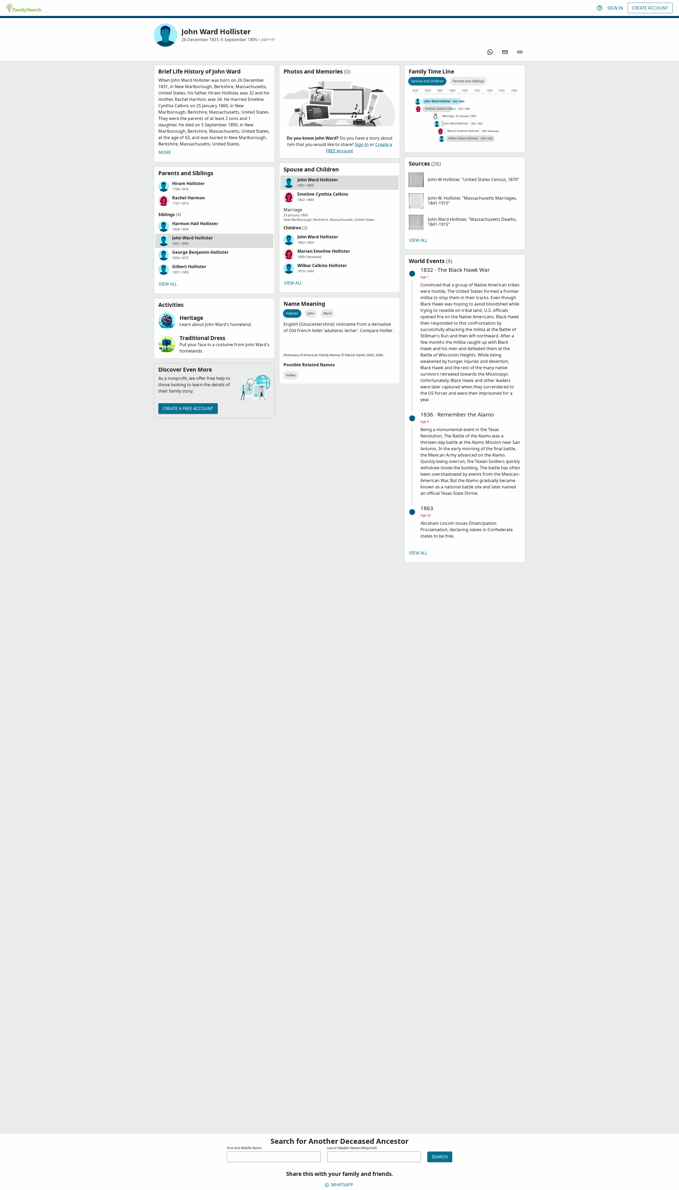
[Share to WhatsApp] (490, 52)
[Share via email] (505, 52)
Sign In (615, 8)
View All (168, 284)
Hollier (291, 375)
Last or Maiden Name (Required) (352, 1148)
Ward (327, 313)
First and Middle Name (244, 1148)
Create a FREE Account (188, 408)
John (310, 313)
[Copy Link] (520, 52)
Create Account (650, 8)
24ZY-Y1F (268, 39)
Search (440, 1157)
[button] (214, 186)
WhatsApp (342, 1185)
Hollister (292, 313)
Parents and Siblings (468, 81)
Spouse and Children (427, 81)
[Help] (599, 8)
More (165, 152)
